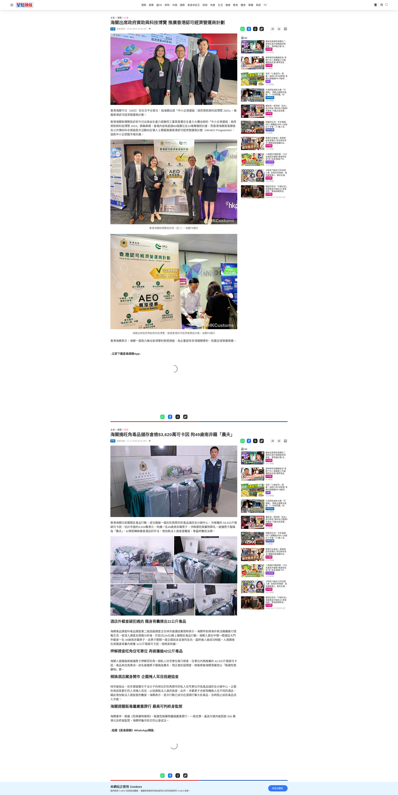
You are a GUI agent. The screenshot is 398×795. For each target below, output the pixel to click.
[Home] (25, 4)
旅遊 (268, 81)
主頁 (112, 17)
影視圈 (269, 49)
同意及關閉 (277, 788)
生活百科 (270, 162)
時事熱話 (270, 98)
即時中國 (270, 130)
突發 (126, 429)
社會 (126, 17)
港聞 (119, 17)
